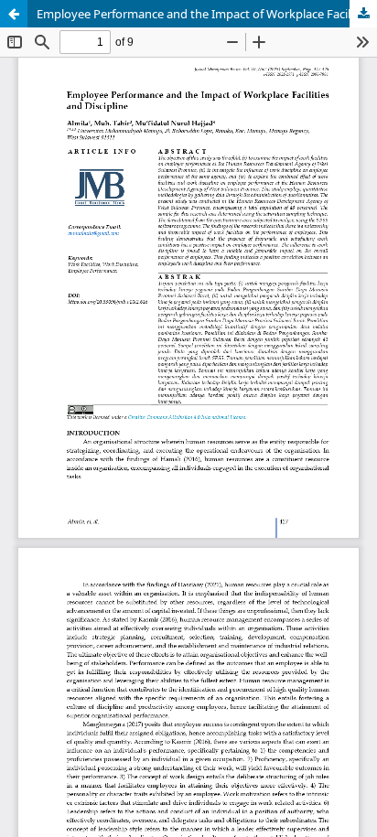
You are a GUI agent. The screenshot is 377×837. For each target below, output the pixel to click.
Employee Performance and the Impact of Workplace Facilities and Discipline (207, 13)
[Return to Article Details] (13, 13)
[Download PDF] (363, 13)
